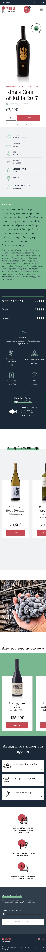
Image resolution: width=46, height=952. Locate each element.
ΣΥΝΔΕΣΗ (41, 2)
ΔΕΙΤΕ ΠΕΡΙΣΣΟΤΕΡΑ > (12, 623)
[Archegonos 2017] (17, 689)
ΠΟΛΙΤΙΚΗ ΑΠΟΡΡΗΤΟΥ (28, 947)
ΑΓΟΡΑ (28, 117)
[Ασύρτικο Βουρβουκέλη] (15, 493)
